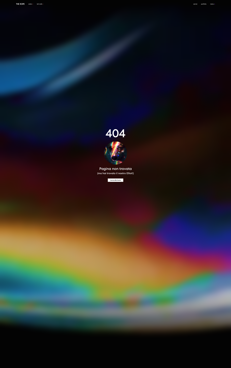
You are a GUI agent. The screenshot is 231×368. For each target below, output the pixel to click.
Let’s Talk (39, 4)
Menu (212, 4)
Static (30, 4)
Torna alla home (115, 180)
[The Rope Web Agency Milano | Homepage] (20, 4)
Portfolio (203, 4)
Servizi (195, 4)
